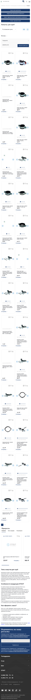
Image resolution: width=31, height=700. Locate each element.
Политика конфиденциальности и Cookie (10, 696)
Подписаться (15, 645)
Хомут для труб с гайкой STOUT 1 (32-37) (22, 140)
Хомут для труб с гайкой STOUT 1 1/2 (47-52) (22, 207)
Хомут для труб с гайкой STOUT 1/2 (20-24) (8, 76)
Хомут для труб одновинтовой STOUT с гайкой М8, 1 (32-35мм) (22, 272)
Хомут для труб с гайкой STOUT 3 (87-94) (8, 443)
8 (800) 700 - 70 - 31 (7, 675)
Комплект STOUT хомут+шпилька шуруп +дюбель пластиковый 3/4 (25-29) (7, 273)
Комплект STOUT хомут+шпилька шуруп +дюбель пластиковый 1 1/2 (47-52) (22, 341)
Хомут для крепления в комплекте (15, 13)
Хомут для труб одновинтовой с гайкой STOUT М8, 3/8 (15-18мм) (8, 132)
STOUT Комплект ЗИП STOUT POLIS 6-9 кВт (11, 557)
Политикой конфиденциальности (21, 635)
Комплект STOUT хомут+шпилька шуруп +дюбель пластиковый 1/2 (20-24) (21, 173)
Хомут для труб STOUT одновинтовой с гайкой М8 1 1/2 (7, 366)
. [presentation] (27, 63)
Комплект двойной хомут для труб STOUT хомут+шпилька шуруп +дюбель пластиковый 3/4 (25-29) (22, 515)
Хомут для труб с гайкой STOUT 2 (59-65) (22, 239)
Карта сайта (22, 695)
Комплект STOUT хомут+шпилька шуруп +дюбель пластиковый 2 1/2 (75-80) (8, 410)
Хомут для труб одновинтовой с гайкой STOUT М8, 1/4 (7, 100)
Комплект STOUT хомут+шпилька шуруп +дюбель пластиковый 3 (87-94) (8, 479)
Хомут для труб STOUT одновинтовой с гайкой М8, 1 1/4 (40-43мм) (7, 332)
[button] (7, 71)
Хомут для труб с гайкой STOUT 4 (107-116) (8, 513)
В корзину (16, 560)
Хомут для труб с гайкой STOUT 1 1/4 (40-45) (8, 207)
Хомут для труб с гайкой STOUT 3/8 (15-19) (22, 76)
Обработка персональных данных (9, 698)
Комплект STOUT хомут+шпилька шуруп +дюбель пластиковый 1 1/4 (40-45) (22, 307)
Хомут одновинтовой (15, 20)
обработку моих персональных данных (18, 636)
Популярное (19, 530)
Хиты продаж (11, 530)
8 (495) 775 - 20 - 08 (7, 678)
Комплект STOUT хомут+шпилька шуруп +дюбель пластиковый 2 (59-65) (22, 375)
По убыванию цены (7, 29)
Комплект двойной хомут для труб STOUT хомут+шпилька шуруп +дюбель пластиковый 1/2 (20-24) (22, 479)
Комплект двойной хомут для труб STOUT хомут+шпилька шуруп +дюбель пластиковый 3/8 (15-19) (22, 444)
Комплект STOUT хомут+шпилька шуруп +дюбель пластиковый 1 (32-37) (8, 307)
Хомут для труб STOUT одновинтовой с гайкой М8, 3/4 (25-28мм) (7, 239)
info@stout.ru (16, 684)
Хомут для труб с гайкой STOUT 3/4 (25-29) (22, 108)
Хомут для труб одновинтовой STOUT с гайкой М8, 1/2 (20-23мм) (8, 172)
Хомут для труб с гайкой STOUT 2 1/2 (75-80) (22, 409)
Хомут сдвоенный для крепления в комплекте (15, 17)
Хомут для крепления (15, 10)
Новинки (4, 530)
